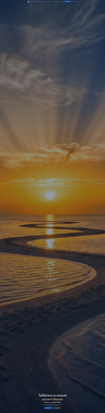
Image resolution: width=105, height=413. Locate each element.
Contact (57, 1)
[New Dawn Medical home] (33, 1)
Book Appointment (67, 1)
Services (44, 1)
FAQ (54, 1)
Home (41, 1)
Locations (47, 1)
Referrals (51, 1)
